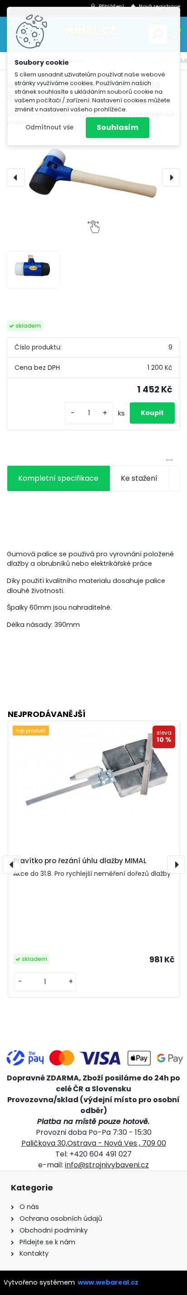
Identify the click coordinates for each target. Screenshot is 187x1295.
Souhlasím (117, 127)
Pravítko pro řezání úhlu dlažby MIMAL (80, 860)
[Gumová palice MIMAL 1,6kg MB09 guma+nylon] (93, 177)
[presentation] (16, 177)
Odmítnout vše (49, 127)
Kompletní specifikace (58, 478)
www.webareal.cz (108, 1282)
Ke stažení (139, 478)
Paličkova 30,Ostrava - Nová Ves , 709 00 (93, 1143)
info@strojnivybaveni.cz (107, 1165)
